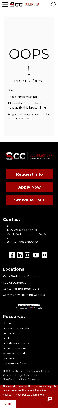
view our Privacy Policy (16, 394)
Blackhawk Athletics (16, 343)
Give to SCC (10, 358)
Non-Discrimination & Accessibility (22, 379)
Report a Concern (14, 348)
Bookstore (9, 338)
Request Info (29, 174)
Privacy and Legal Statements (20, 375)
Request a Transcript (16, 328)
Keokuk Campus (14, 282)
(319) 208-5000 (28, 242)
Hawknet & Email (14, 353)
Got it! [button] (8, 404)
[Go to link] (6, 5)
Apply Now (29, 187)
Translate (38, 308)
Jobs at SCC (10, 333)
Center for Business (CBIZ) (21, 288)
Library (7, 323)
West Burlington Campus (21, 276)
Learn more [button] (37, 394)
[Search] (53, 5)
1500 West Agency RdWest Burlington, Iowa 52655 (27, 232)
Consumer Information (17, 363)
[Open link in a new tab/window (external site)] (12, 255)
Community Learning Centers (24, 294)
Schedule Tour (29, 200)
